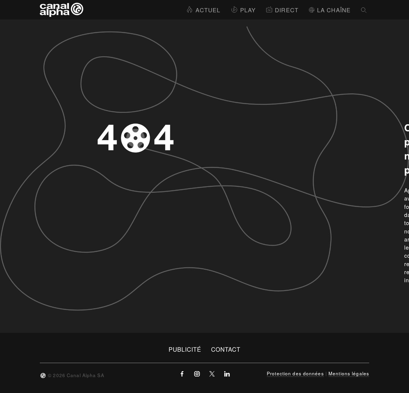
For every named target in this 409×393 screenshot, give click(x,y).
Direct (287, 10)
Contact (226, 349)
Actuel (208, 10)
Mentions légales (348, 373)
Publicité (185, 349)
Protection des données (295, 373)
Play (248, 10)
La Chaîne (334, 10)
